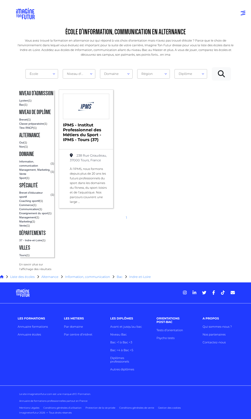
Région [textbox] (147, 74)
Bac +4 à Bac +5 (121, 350)
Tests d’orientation (169, 330)
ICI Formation (82, 394)
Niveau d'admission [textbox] (77, 74)
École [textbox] (34, 74)
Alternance (49, 277)
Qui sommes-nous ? (217, 326)
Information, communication (87, 277)
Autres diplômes (122, 369)
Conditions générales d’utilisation (62, 407)
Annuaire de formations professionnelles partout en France (53, 400)
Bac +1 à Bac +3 (121, 342)
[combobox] (41, 74)
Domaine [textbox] (111, 74)
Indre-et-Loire (140, 277)
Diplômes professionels (119, 359)
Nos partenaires (214, 334)
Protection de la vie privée (100, 407)
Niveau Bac (118, 334)
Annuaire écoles (29, 334)
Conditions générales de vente (136, 407)
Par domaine (73, 326)
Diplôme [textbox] (185, 74)
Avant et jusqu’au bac (126, 326)
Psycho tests (165, 338)
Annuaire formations (33, 326)
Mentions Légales (29, 407)
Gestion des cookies (169, 407)
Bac (120, 277)
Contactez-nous (214, 342)
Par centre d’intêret (78, 334)
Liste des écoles (22, 277)
